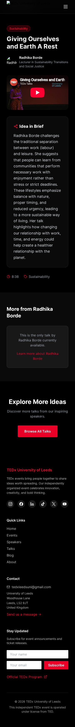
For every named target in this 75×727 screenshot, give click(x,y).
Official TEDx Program (24, 677)
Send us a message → (24, 614)
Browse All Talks (37, 431)
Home (11, 528)
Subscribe (56, 665)
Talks (11, 549)
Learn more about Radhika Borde (37, 356)
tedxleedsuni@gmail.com (31, 587)
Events (12, 535)
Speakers (14, 542)
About (11, 562)
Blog (10, 555)
